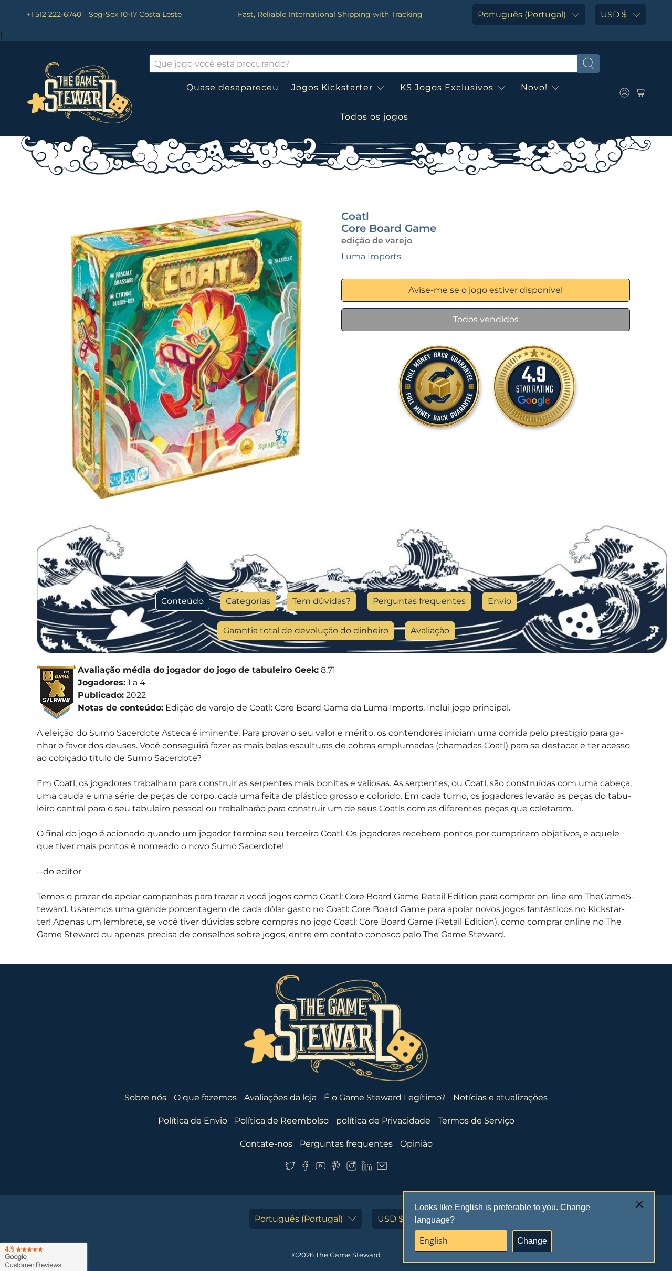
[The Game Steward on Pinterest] (336, 1168)
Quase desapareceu (232, 87)
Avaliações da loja (280, 1098)
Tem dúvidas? (321, 601)
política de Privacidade (383, 1121)
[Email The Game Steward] (382, 1168)
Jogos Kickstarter (332, 87)
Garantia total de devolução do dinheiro (305, 631)
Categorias (248, 601)
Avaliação (430, 631)
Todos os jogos (374, 117)
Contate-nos (266, 1144)
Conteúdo (182, 601)
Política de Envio (192, 1121)
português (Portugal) (522, 14)
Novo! (534, 87)
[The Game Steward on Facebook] (305, 1168)
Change (532, 1240)
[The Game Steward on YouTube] (321, 1168)
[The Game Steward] (79, 92)
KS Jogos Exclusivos (447, 87)
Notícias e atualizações (500, 1098)
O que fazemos (205, 1098)
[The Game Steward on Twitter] (290, 1168)
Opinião (416, 1144)
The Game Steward (348, 1255)
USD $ (614, 14)
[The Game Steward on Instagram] (351, 1168)
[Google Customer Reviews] (43, 1257)
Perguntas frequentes (419, 601)
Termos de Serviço (476, 1121)
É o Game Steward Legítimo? (385, 1098)
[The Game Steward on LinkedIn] (367, 1168)
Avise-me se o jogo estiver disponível (485, 290)
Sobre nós (145, 1098)
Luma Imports (371, 256)
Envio (499, 601)
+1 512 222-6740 (53, 14)
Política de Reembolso (282, 1121)
